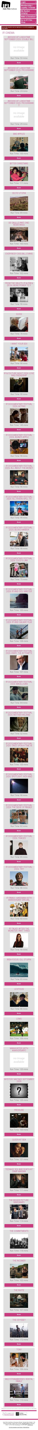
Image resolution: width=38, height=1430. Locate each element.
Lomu (19, 1018)
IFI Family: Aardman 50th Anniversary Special (19, 898)
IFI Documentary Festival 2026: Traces (19, 837)
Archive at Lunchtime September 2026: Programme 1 (19, 70)
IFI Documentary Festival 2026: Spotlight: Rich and (19, 775)
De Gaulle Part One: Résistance (19, 223)
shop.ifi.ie (30, 1425)
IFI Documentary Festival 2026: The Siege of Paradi (19, 806)
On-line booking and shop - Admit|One (19, 1427)
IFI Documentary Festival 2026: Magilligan (19, 682)
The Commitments (19, 1231)
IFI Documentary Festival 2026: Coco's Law (19, 559)
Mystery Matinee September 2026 (19, 1080)
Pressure (19, 1110)
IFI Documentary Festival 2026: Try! (19, 868)
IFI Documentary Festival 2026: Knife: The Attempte (19, 652)
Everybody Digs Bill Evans (19, 253)
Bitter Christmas (19, 163)
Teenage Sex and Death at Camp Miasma (19, 1170)
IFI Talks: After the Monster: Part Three (19, 929)
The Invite (19, 1290)
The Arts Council (9, 1414)
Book (19, 63)
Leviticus (19, 989)
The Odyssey (19, 1320)
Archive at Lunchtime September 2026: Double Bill (19, 38)
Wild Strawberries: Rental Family (19, 1380)
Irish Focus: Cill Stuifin (19, 959)
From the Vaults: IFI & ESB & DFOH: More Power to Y (19, 284)
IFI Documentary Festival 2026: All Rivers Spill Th (19, 497)
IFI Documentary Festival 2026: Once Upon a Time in (19, 744)
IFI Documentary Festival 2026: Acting (19, 405)
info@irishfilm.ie (26, 1423)
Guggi (19, 314)
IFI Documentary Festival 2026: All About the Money (19, 466)
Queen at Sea (19, 1139)
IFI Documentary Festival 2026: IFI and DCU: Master (19, 590)
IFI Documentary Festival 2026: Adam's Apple (19, 436)
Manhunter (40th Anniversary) (19, 1049)
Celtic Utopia (19, 193)
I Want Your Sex (19, 343)
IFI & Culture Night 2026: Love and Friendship (19, 374)
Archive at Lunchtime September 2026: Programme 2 (19, 103)
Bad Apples (19, 133)
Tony (19, 1349)
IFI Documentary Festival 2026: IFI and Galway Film (19, 621)
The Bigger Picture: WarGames (19, 1201)
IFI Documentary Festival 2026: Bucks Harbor (19, 528)
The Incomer (19, 1260)
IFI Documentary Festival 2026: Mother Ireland (19, 713)
